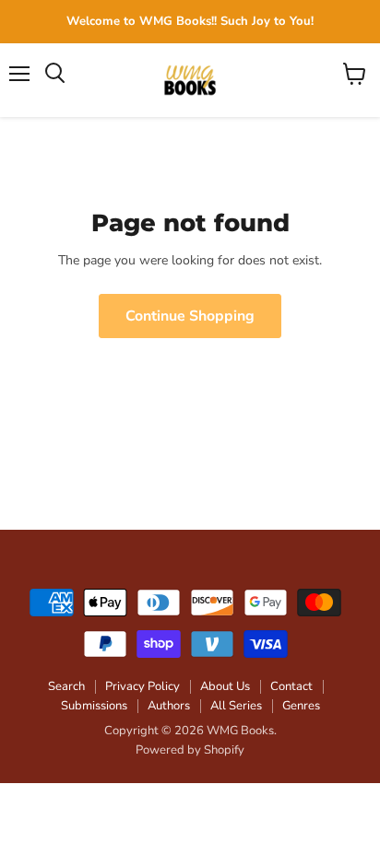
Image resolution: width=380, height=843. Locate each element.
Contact (291, 686)
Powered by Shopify (190, 750)
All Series (236, 705)
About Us (225, 686)
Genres (301, 705)
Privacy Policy (142, 686)
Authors (169, 705)
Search (66, 686)
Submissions (94, 705)
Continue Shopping (190, 316)
